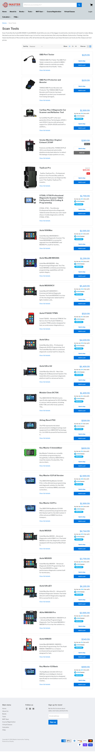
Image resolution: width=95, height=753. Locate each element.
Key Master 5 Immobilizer (50, 448)
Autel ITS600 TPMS (48, 313)
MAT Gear (39, 11)
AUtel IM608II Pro (47, 612)
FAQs (16, 17)
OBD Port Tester (46, 54)
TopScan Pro (45, 168)
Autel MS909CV (46, 285)
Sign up (53, 722)
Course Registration (54, 11)
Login (90, 11)
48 (76, 46)
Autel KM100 (45, 639)
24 (69, 46)
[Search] (79, 5)
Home (4, 11)
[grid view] (88, 46)
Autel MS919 (45, 531)
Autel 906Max (46, 230)
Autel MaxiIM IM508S (49, 258)
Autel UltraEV (45, 586)
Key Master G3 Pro (47, 503)
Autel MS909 (45, 558)
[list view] (90, 46)
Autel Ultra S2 (45, 366)
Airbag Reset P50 (47, 420)
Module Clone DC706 (49, 392)
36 (72, 46)
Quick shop (81, 61)
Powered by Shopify (8, 741)
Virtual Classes (69, 11)
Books (21, 11)
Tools (30, 11)
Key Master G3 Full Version (51, 475)
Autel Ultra (44, 339)
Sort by (25, 46)
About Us (13, 11)
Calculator (6, 17)
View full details (44, 70)
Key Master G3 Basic (48, 666)
